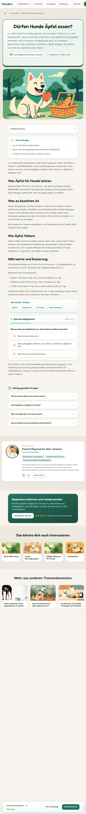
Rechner (77, 4)
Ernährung (64, 4)
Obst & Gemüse (55, 308)
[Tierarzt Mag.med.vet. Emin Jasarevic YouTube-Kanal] (29, 475)
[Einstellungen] (26, 805)
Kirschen (40, 308)
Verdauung (49, 189)
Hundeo (7, 4)
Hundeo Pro (62, 364)
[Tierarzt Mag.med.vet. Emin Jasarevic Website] (24, 475)
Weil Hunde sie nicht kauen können (30, 354)
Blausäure (70, 209)
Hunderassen (23, 4)
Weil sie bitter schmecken (26, 336)
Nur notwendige (52, 807)
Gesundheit (51, 4)
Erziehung (38, 4)
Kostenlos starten (23, 516)
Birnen (15, 308)
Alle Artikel (38, 475)
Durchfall (62, 189)
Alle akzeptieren (70, 807)
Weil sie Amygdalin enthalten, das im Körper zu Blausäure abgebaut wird (42, 345)
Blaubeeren (27, 308)
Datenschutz (10, 809)
